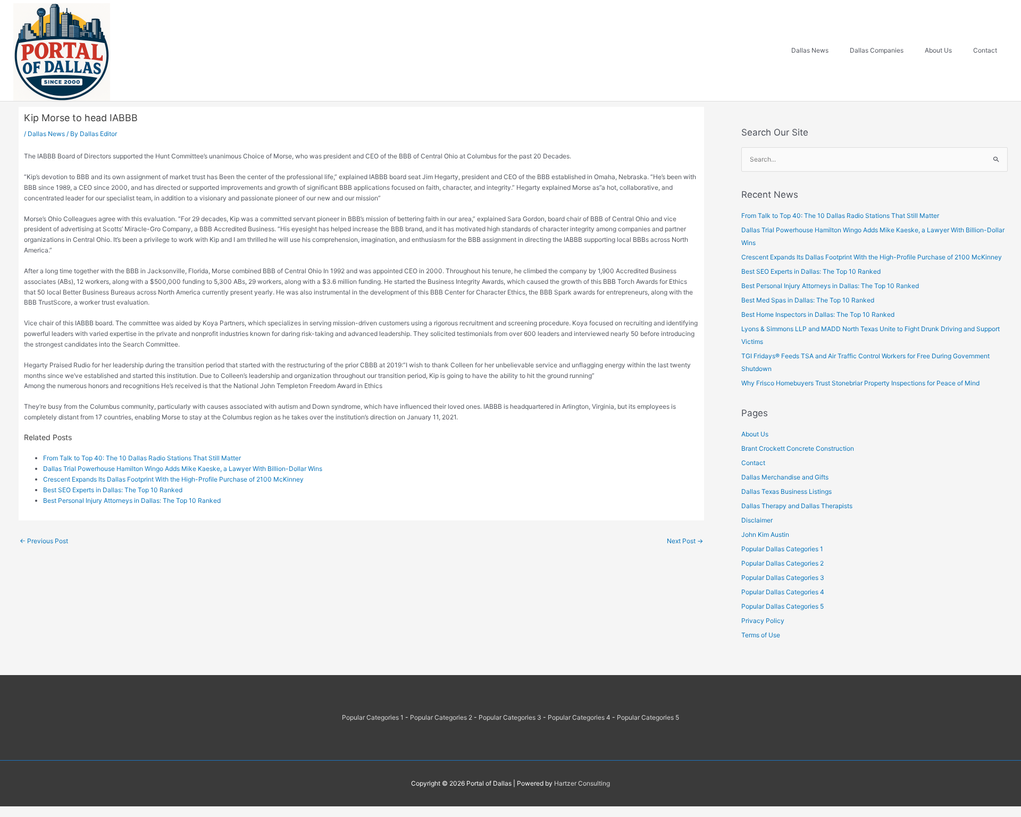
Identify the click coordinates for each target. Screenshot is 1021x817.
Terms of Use (760, 635)
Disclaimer (757, 520)
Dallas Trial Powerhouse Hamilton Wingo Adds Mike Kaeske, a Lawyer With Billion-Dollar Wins (182, 469)
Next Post (685, 541)
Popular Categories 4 (579, 717)
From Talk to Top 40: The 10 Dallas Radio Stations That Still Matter (142, 458)
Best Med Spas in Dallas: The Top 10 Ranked (807, 300)
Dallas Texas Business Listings (786, 491)
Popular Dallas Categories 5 (782, 606)
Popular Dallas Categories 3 (782, 578)
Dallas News (46, 134)
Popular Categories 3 (510, 717)
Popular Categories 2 (441, 717)
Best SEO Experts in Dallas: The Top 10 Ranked (112, 490)
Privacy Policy (762, 621)
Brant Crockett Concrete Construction (797, 448)
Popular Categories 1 (373, 717)
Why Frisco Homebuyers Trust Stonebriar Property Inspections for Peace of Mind (860, 383)
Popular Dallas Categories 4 (782, 592)
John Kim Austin (765, 534)
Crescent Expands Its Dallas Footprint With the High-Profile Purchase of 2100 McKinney (173, 479)
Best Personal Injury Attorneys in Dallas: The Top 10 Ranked (132, 500)
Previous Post (44, 541)
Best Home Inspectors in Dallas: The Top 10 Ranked (817, 314)
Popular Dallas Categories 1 (782, 549)
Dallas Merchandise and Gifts (784, 477)
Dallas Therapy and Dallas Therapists (796, 506)
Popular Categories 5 (648, 717)
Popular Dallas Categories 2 (782, 563)
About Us (754, 434)
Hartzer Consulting (582, 783)
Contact (753, 463)
